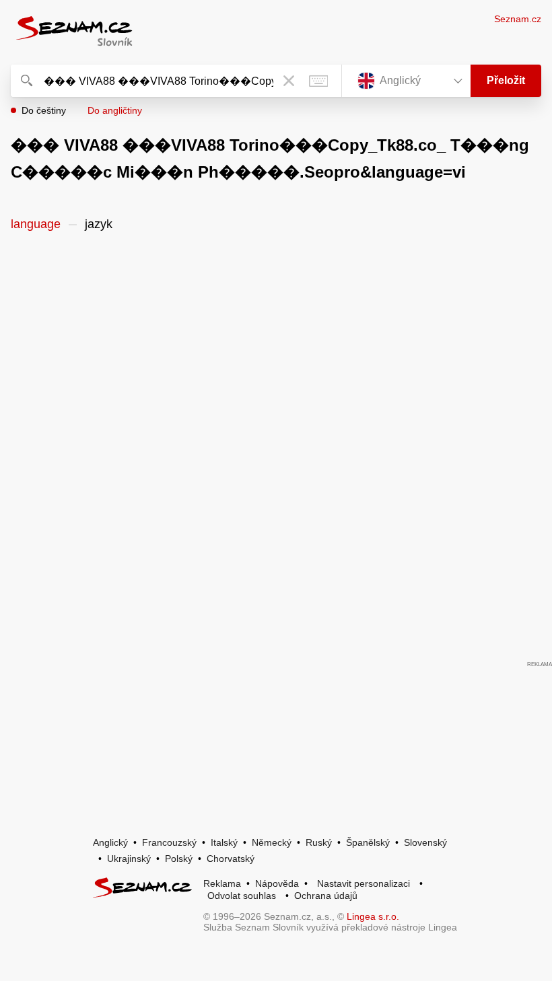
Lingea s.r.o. (373, 916)
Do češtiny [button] (44, 110)
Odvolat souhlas (241, 895)
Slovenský (425, 842)
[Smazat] (289, 81)
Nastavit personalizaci (363, 883)
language (36, 224)
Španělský (368, 842)
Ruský (319, 842)
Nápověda (277, 883)
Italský (224, 842)
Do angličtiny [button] (115, 110)
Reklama (222, 883)
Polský (179, 858)
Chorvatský (230, 858)
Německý (271, 842)
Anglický (110, 842)
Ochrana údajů (325, 895)
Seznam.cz (517, 18)
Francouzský (169, 842)
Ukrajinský (129, 858)
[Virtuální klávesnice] (318, 81)
